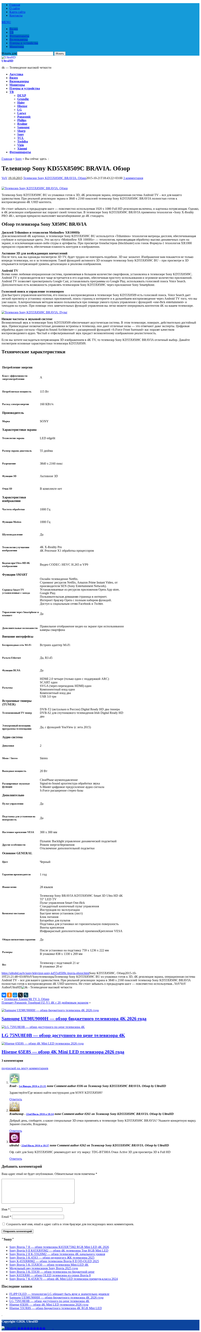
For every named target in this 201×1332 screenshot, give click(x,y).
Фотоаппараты (19, 36)
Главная (14, 4)
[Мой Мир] (15, 995)
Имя (6, 1209)
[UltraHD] (9, 57)
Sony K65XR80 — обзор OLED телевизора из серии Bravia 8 (50, 1275)
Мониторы (16, 46)
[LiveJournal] (26, 995)
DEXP (21, 95)
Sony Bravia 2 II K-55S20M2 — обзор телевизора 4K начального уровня (57, 1254)
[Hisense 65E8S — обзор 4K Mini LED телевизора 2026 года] (43, 1043)
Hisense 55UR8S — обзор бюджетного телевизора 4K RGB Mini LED (55, 1308)
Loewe (21, 113)
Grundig (23, 99)
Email (6, 1216)
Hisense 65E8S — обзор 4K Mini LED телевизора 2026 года (63, 1051)
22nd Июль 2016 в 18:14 (40, 1114)
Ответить (15, 1099)
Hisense (22, 106)
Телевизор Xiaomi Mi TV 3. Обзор (26, 999)
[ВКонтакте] (4, 995)
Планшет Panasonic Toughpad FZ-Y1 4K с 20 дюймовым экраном (45, 1002)
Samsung (23, 127)
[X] (20, 995)
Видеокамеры (18, 39)
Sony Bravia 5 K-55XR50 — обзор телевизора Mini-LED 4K (49, 1264)
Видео (13, 28)
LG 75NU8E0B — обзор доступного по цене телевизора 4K (63, 1035)
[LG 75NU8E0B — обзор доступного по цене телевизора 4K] (43, 1027)
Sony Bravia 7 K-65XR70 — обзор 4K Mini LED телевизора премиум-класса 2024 (63, 1278)
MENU (6, 22)
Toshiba (22, 141)
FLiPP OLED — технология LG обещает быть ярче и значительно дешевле (59, 1294)
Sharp (21, 131)
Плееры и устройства (23, 43)
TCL (20, 138)
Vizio (20, 145)
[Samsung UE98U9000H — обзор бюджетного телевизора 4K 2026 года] (50, 1010)
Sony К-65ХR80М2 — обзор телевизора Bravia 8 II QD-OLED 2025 (54, 1261)
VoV (4, 178)
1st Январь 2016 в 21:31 (32, 1086)
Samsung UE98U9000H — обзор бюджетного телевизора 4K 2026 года (74, 1018)
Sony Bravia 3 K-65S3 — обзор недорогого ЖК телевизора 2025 (51, 1257)
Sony (20, 134)
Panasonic (24, 116)
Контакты (16, 15)
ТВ (11, 32)
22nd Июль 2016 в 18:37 (35, 1145)
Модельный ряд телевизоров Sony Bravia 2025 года (43, 1268)
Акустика (16, 74)
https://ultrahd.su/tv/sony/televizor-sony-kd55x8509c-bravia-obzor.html (45, 973)
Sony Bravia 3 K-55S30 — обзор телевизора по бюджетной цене (51, 1271)
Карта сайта (17, 12)
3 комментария (133, 178)
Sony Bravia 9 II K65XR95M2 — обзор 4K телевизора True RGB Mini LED (58, 1250)
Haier (21, 102)
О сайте (14, 8)
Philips (21, 120)
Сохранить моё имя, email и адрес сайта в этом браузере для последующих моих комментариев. (70, 1224)
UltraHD (7, 61)
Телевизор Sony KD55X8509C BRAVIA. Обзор (54, 178)
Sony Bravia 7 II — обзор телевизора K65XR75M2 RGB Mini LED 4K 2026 (59, 1247)
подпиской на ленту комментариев (25, 1068)
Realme (22, 123)
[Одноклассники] (9, 995)
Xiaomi (22, 148)
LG (19, 109)
